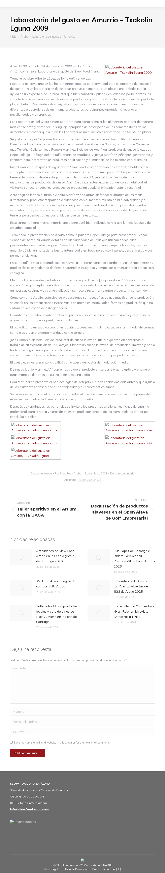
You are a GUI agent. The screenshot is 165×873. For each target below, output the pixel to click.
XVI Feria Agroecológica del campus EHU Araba (56, 583)
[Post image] (21, 557)
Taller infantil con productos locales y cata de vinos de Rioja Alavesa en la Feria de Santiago (56, 614)
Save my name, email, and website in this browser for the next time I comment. (62, 742)
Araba (48, 473)
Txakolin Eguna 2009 (88, 480)
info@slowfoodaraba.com (29, 809)
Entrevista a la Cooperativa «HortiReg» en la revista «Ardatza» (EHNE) (134, 611)
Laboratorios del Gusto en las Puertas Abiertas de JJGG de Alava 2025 (132, 586)
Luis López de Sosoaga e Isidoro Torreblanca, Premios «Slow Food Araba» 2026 (134, 558)
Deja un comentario (122, 473)
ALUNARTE (105, 865)
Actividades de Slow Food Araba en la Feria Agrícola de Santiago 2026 (55, 556)
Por (68, 473)
